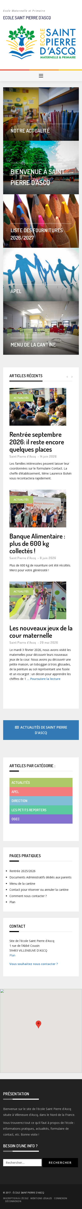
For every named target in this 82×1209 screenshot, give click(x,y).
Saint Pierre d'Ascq (22, 456)
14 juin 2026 (48, 456)
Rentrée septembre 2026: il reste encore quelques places (36, 441)
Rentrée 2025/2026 (22, 871)
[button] (38, 1024)
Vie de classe (22, 828)
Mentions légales (41, 1198)
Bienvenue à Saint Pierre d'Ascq (38, 177)
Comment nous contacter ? (28, 896)
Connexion (60, 1198)
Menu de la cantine (33, 344)
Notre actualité (30, 130)
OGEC (16, 819)
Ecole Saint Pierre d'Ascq (27, 17)
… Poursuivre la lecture (43, 679)
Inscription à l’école (15, 1198)
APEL (16, 291)
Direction (19, 800)
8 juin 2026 (48, 558)
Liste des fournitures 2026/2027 (37, 234)
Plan (12, 902)
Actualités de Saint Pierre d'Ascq (43, 730)
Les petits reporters (29, 810)
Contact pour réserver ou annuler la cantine (39, 890)
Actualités (21, 398)
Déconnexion (13, 1201)
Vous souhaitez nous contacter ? (33, 964)
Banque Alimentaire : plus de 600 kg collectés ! (37, 543)
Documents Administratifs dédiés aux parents (40, 877)
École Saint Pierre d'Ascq (28, 1192)
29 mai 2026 (49, 642)
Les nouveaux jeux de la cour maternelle (41, 631)
